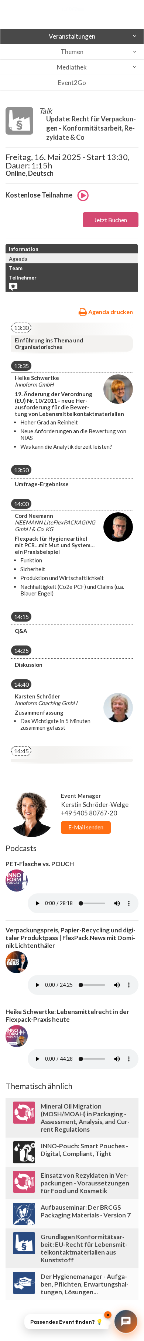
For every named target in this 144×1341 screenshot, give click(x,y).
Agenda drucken (110, 311)
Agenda (18, 259)
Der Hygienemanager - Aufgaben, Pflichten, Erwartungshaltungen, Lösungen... (84, 1284)
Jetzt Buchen (110, 219)
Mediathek (72, 67)
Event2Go (72, 82)
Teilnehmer (23, 277)
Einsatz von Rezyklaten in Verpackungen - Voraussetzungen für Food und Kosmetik (85, 1183)
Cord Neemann (34, 515)
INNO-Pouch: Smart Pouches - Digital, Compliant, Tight (84, 1149)
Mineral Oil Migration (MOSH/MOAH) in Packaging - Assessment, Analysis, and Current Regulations (85, 1117)
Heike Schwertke (37, 377)
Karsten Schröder (37, 696)
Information (23, 249)
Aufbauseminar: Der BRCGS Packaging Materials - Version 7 (86, 1211)
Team (16, 268)
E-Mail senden (85, 827)
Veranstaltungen (72, 36)
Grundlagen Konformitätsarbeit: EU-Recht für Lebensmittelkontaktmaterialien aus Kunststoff (84, 1248)
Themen (72, 52)
